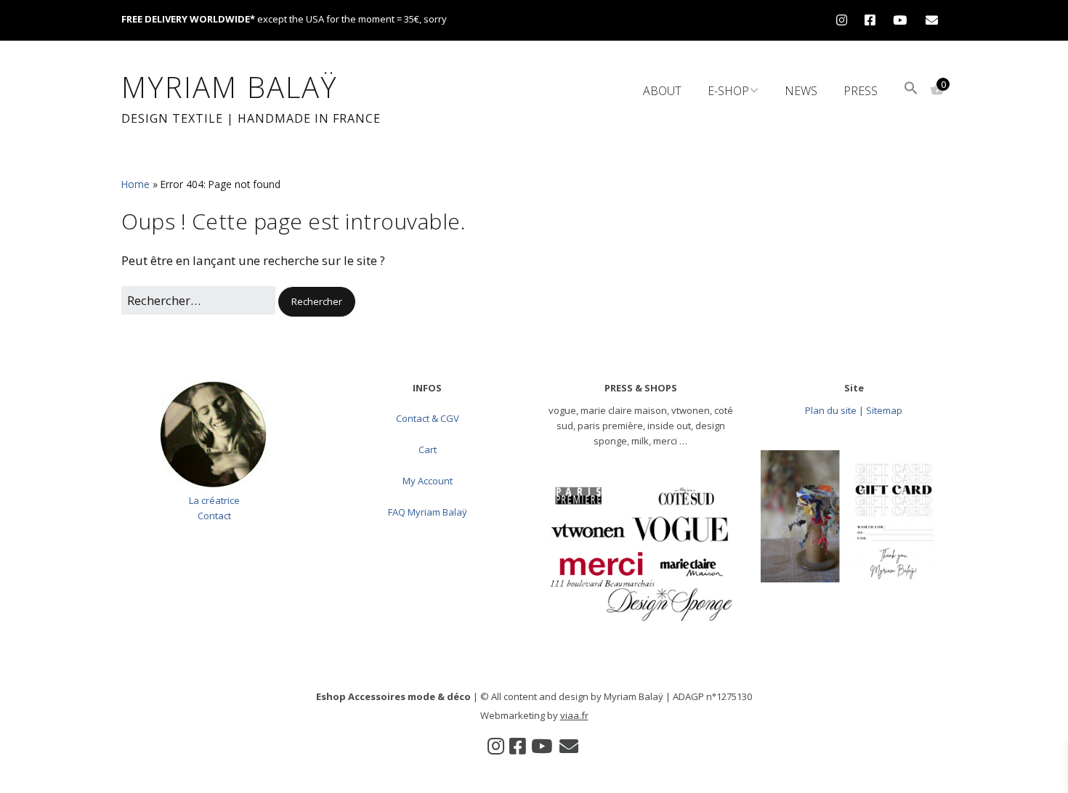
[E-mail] (932, 20)
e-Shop (728, 91)
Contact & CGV (427, 418)
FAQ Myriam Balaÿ (427, 511)
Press (861, 91)
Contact (214, 515)
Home (135, 184)
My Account (427, 480)
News (801, 91)
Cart (427, 449)
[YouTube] (900, 20)
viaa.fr (574, 715)
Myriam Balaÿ (229, 87)
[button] (911, 90)
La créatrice (214, 500)
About (662, 91)
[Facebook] (870, 20)
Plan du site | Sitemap (853, 410)
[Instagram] (845, 20)
